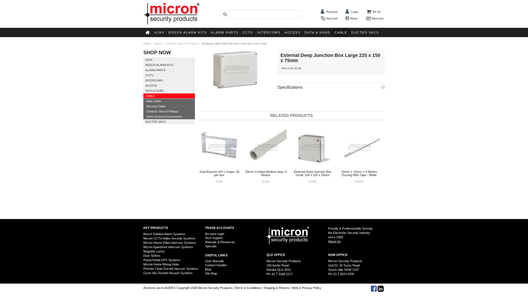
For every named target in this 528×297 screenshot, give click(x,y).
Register (332, 11)
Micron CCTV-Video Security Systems (169, 238)
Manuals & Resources (220, 242)
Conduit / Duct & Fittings (182, 43)
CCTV (248, 32)
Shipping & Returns (276, 288)
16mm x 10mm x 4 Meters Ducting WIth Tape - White (359, 173)
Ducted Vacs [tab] (155, 121)
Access (293, 32)
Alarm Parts (224, 32)
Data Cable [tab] (153, 101)
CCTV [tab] (149, 75)
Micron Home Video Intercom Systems (169, 242)
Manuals (378, 18)
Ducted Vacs (365, 32)
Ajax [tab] (148, 59)
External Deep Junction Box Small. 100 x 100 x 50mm (312, 173)
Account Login (214, 234)
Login (355, 11)
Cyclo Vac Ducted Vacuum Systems (168, 273)
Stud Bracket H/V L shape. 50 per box (219, 173)
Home (147, 32)
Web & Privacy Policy (306, 288)
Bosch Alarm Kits (188, 32)
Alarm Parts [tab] (155, 70)
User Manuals (214, 261)
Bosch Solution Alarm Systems (164, 234)
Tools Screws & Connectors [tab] (164, 116)
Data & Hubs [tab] (154, 90)
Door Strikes (151, 255)
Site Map (211, 273)
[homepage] (171, 13)
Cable (341, 32)
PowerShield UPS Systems (161, 260)
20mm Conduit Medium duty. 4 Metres (265, 173)
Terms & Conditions (248, 288)
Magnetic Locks (154, 251)
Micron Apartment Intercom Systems (168, 247)
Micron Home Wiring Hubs (161, 264)
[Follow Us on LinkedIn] (381, 288)
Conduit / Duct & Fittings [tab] (162, 111)
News (354, 18)
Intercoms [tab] (154, 80)
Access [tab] (151, 85)
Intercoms (269, 32)
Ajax (159, 32)
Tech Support (214, 238)
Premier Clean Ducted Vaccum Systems (170, 268)
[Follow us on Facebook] (374, 288)
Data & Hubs (317, 32)
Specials (332, 18)
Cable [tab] (150, 96)
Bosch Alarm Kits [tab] (159, 65)
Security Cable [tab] (155, 106)
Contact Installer (216, 265)
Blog (208, 269)
